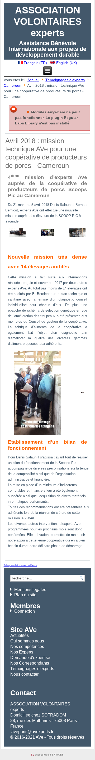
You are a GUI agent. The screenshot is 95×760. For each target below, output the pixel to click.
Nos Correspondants (29, 663)
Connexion (24, 611)
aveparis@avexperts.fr (32, 731)
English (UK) (66, 63)
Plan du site (25, 595)
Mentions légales (30, 589)
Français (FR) (35, 63)
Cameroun (12, 85)
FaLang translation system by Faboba (20, 565)
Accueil (33, 80)
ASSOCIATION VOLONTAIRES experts (48, 21)
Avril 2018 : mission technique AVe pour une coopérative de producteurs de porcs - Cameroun (46, 153)
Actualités (19, 635)
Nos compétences (27, 646)
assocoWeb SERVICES (49, 754)
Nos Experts (21, 652)
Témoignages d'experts (65, 80)
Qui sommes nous (27, 641)
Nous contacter (24, 674)
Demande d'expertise (30, 657)
